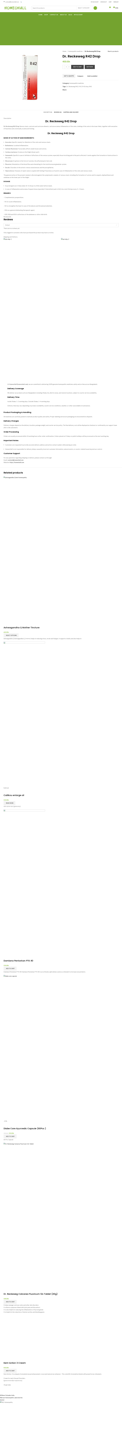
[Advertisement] (61, 31)
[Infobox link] (11, 2)
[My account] (102, 8)
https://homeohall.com (17, 462)
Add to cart (77, 67)
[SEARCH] (95, 8)
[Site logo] (15, 8)
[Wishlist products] (105, 8)
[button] (10, 969)
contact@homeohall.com (15, 460)
